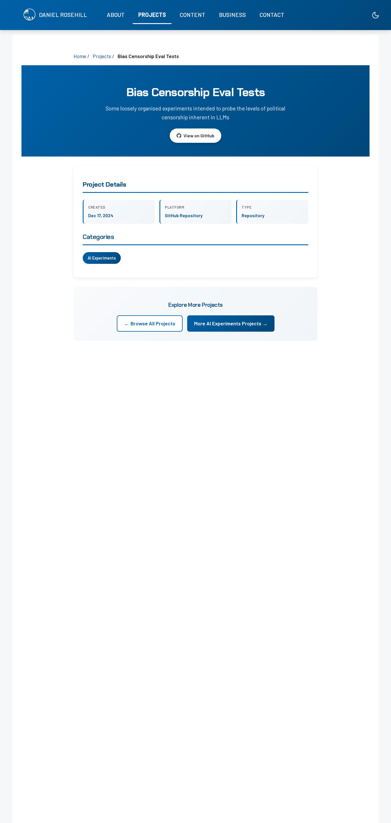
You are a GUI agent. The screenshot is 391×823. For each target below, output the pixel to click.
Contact (272, 14)
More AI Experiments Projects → (231, 323)
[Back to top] (375, 813)
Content (192, 14)
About (116, 14)
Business (232, 14)
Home (80, 56)
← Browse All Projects (149, 323)
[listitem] (350, 15)
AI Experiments (102, 258)
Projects (152, 14)
